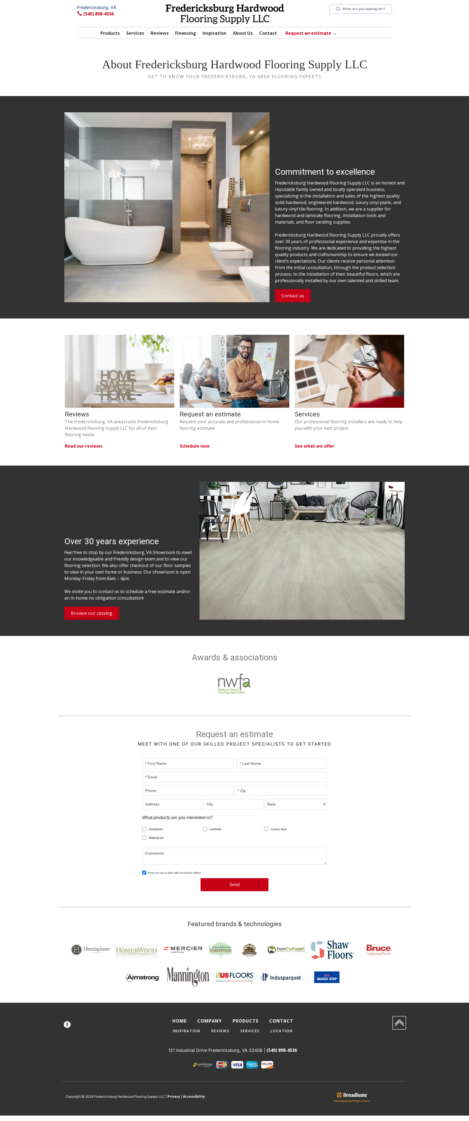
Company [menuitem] (209, 1021)
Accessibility (194, 1096)
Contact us (292, 296)
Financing (185, 33)
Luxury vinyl (279, 829)
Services (135, 33)
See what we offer (314, 446)
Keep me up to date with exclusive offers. (175, 872)
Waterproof (156, 837)
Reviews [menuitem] (220, 1030)
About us (243, 33)
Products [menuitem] (245, 1021)
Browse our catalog (92, 613)
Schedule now (195, 446)
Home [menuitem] (179, 1021)
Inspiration (214, 33)
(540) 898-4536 (98, 14)
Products (110, 33)
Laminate (215, 829)
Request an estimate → (311, 33)
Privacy (173, 1096)
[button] (110, 34)
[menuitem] (67, 1025)
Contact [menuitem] (281, 1021)
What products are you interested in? (177, 817)
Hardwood (155, 829)
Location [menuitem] (281, 1030)
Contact (268, 33)
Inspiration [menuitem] (186, 1030)
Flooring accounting (345, 1100)
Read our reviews (83, 446)
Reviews (160, 33)
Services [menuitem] (249, 1030)
